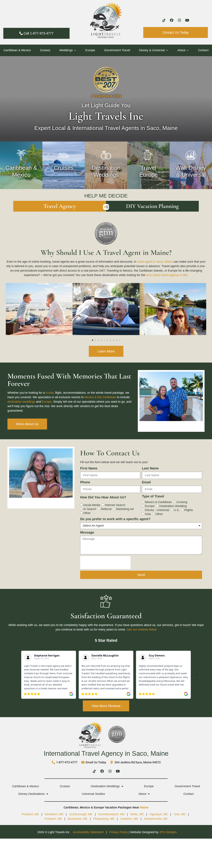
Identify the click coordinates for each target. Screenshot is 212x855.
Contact (203, 50)
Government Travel (117, 50)
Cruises (45, 50)
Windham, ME (54, 814)
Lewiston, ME (129, 818)
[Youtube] (187, 20)
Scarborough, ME (80, 814)
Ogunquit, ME (159, 814)
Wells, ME (137, 814)
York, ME (180, 814)
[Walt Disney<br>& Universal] (191, 155)
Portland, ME (30, 814)
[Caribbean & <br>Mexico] (21, 155)
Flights (188, 510)
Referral (106, 509)
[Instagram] (179, 20)
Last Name (150, 468)
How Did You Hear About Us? (103, 497)
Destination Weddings (105, 786)
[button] (9, 310)
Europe (90, 50)
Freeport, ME (53, 818)
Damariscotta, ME (156, 818)
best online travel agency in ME (166, 275)
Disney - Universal (157, 510)
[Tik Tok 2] (163, 20)
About (142, 794)
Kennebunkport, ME (111, 814)
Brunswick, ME (77, 818)
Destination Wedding (173, 506)
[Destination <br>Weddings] (106, 155)
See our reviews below (142, 629)
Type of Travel (153, 496)
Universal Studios (93, 794)
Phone (85, 482)
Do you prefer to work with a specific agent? (115, 519)
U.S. (177, 510)
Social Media (91, 505)
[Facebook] (171, 20)
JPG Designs (168, 832)
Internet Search (115, 505)
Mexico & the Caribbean (100, 397)
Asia (148, 513)
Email (146, 482)
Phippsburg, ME (103, 818)
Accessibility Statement (88, 832)
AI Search (89, 509)
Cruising (181, 502)
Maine (144, 807)
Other (87, 512)
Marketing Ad (124, 509)
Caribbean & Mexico (17, 50)
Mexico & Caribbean (158, 502)
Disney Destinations (31, 794)
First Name (88, 468)
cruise (49, 392)
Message (87, 532)
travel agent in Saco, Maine (155, 261)
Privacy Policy (118, 832)
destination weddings (21, 401)
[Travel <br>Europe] (148, 155)
